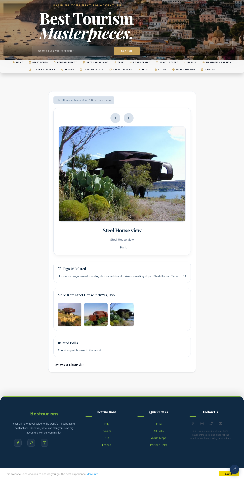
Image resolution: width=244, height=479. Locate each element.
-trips (148, 276)
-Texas (174, 276)
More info (92, 474)
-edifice (114, 276)
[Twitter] (31, 443)
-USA (182, 276)
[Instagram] (44, 443)
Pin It (123, 247)
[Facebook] (18, 443)
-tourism (125, 276)
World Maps (158, 438)
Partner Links (158, 445)
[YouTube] (220, 424)
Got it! (229, 474)
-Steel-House (160, 276)
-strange (73, 276)
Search (126, 51)
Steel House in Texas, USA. (72, 100)
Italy (106, 424)
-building (93, 276)
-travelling (137, 276)
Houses (62, 276)
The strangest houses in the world (79, 350)
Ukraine (107, 431)
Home (158, 424)
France (106, 445)
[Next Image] (129, 118)
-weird (84, 276)
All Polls (158, 431)
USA (107, 438)
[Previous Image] (115, 118)
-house (104, 276)
